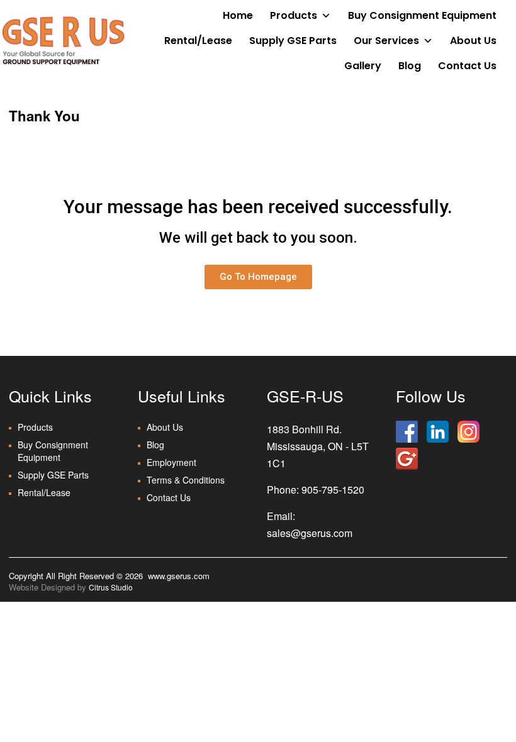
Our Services (386, 40)
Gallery (362, 65)
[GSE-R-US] (63, 40)
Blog (409, 65)
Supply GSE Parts (293, 40)
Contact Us (467, 65)
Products (293, 15)
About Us (473, 40)
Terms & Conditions (186, 479)
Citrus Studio (111, 587)
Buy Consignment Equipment (422, 15)
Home (238, 15)
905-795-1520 (332, 489)
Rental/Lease (198, 40)
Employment (171, 462)
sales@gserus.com (309, 533)
